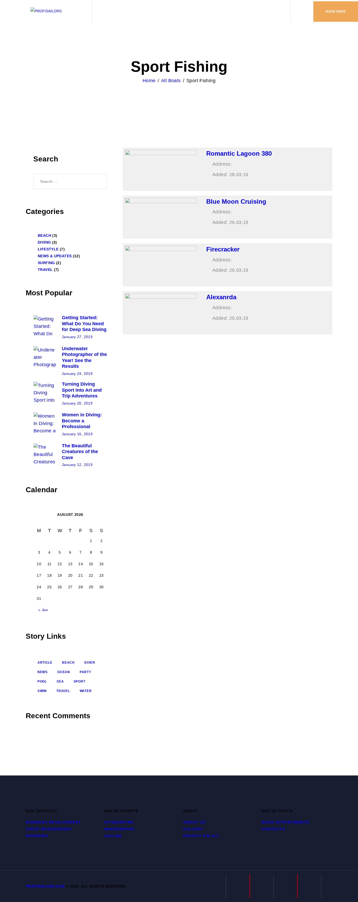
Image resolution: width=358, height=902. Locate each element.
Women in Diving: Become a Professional (82, 420)
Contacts (273, 829)
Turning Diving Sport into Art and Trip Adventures (82, 389)
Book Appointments (285, 822)
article (44, 662)
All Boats (171, 80)
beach (68, 662)
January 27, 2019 (77, 337)
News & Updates (55, 256)
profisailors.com (45, 886)
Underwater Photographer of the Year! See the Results (84, 357)
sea (60, 681)
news (42, 672)
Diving (44, 242)
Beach (44, 235)
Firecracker (223, 249)
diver (89, 662)
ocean (63, 672)
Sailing (113, 836)
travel (63, 691)
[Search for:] (70, 181)
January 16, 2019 (77, 434)
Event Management (49, 829)
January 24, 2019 (77, 373)
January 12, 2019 (77, 465)
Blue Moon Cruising (236, 201)
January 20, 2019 (77, 403)
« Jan (43, 610)
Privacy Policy (201, 836)
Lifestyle (48, 249)
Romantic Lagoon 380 (239, 153)
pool (42, 681)
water (86, 691)
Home (149, 80)
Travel (45, 270)
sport (79, 681)
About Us (194, 822)
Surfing (46, 263)
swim (42, 691)
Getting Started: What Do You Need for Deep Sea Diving (84, 323)
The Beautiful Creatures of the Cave (80, 451)
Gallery (193, 829)
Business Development (53, 822)
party (85, 672)
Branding (37, 836)
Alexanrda (221, 297)
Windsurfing (119, 829)
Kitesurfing (119, 822)
